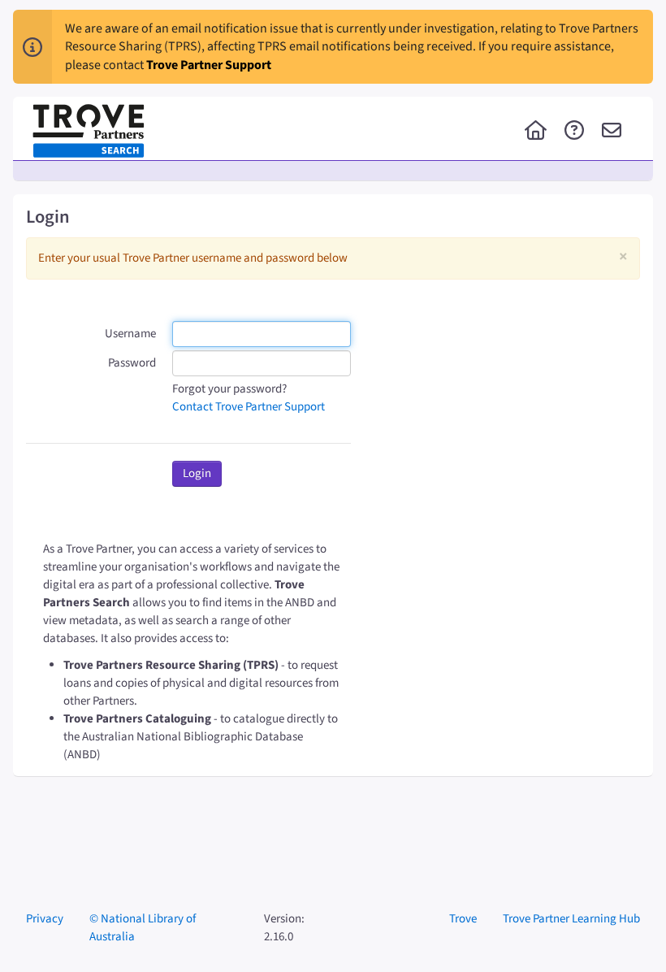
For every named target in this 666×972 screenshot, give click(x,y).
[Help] (574, 132)
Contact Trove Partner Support (248, 406)
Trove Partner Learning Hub (571, 918)
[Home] (535, 132)
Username (130, 333)
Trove (463, 918)
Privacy (44, 918)
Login (197, 473)
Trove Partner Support (208, 65)
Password (132, 362)
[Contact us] (611, 132)
